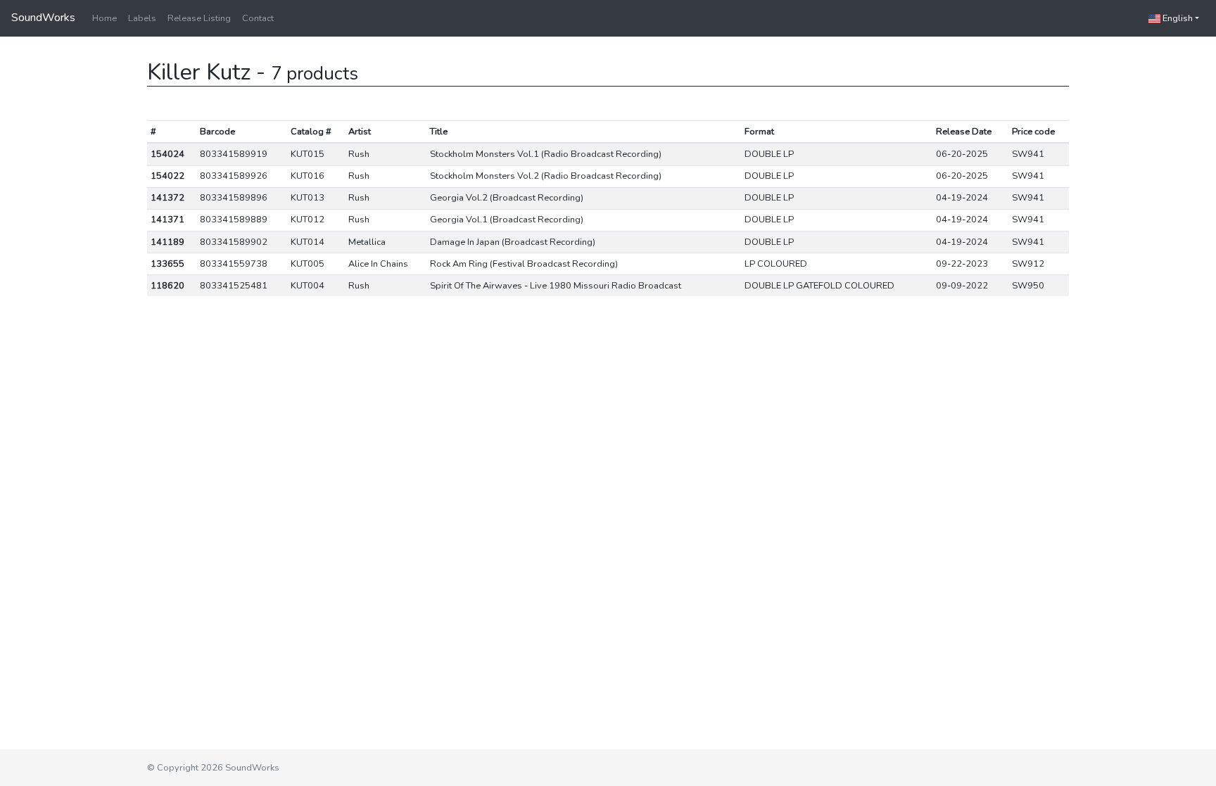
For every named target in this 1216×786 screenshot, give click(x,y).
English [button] (1176, 18)
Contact (258, 18)
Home (104, 18)
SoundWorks (43, 17)
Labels (142, 18)
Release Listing (199, 18)
